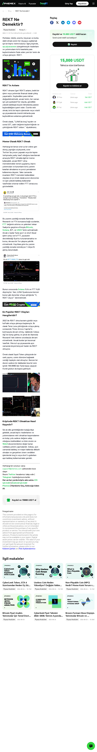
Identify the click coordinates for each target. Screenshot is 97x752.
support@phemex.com (12, 468)
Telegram (7, 477)
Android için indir (19, 483)
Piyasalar (32, 3)
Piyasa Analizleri (9, 30)
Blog (9, 11)
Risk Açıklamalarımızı (27, 548)
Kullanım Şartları (9, 548)
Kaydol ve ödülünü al (72, 86)
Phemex (6, 485)
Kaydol (74, 44)
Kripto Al (22, 3)
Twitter (12, 474)
